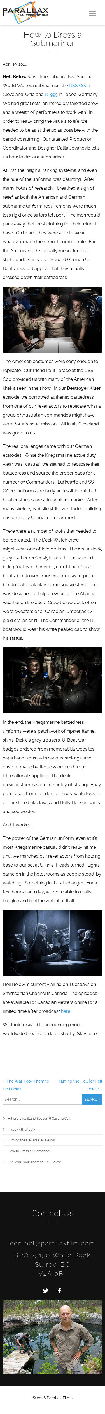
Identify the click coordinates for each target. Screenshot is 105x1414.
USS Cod (78, 85)
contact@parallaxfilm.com (52, 1243)
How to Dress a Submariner (29, 1151)
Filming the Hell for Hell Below (31, 1140)
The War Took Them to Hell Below (34, 1162)
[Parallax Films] (25, 12)
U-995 (51, 94)
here (65, 1011)
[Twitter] (45, 1290)
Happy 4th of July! (22, 1129)
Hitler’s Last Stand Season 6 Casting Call (39, 1118)
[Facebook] (59, 1290)
